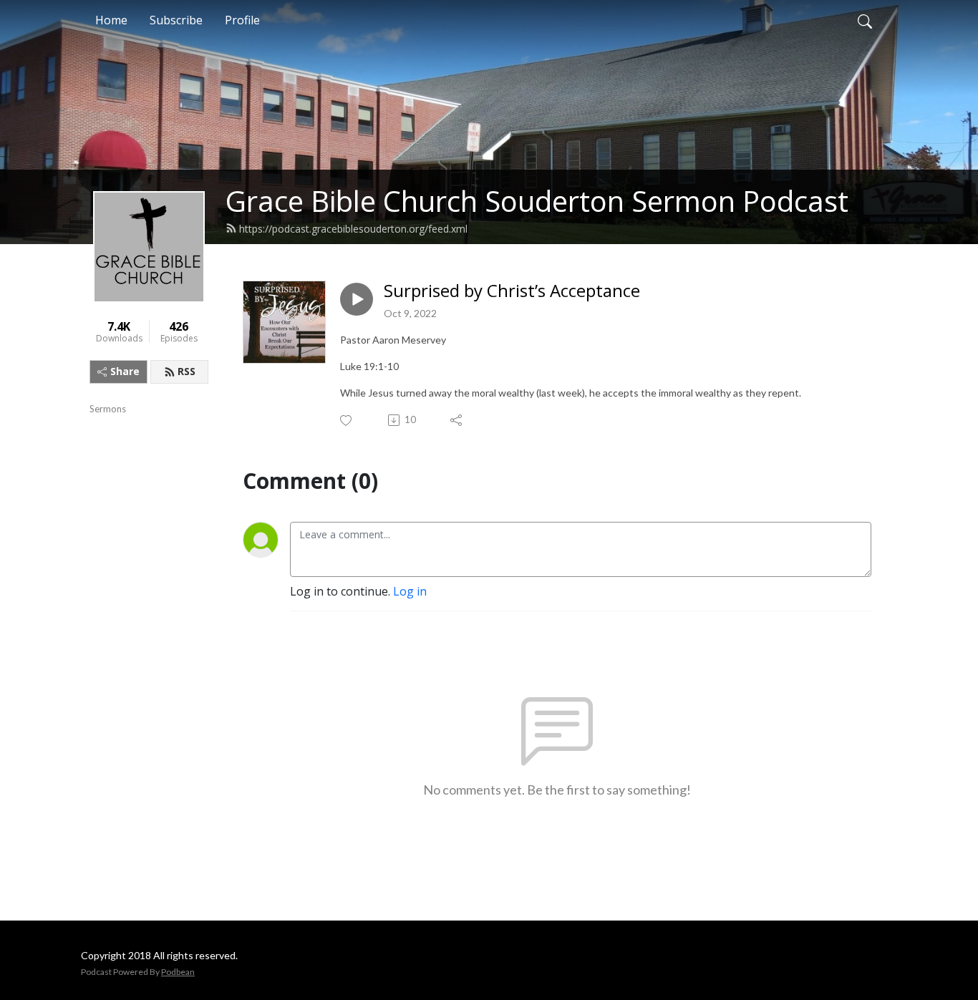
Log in (410, 591)
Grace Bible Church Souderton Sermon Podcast (537, 200)
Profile (242, 20)
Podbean (178, 971)
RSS (186, 371)
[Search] (865, 20)
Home (111, 20)
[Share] (457, 420)
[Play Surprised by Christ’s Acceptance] (356, 299)
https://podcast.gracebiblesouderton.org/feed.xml (353, 229)
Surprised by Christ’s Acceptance (512, 291)
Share (125, 371)
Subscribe (176, 20)
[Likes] (347, 420)
